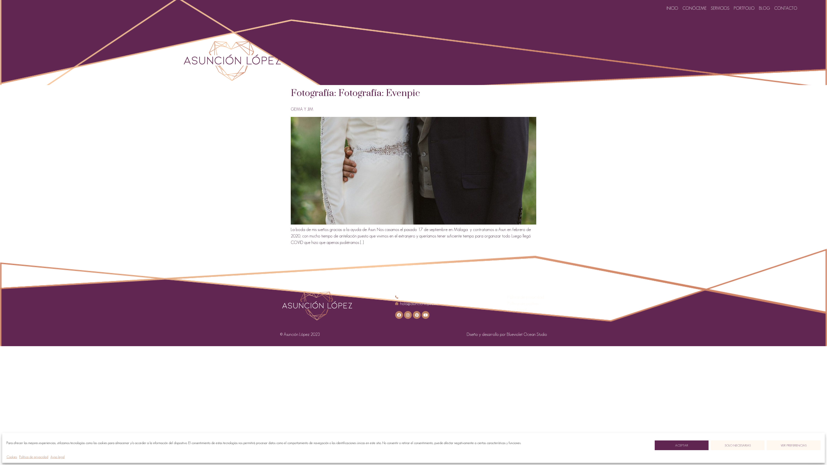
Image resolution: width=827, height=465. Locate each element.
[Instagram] (408, 315)
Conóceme (694, 8)
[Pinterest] (417, 315)
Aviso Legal (517, 310)
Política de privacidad (33, 457)
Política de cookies (522, 303)
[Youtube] (425, 315)
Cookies (11, 457)
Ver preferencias (794, 445)
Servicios (720, 8)
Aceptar (681, 445)
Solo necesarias (738, 445)
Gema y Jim (302, 109)
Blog (764, 8)
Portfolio (744, 8)
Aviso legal (57, 457)
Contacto (785, 8)
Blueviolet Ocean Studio (527, 334)
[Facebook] (399, 315)
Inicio (672, 8)
